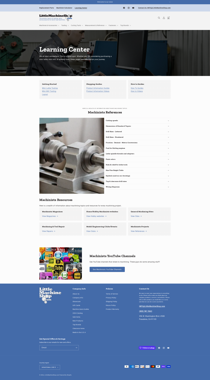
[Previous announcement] (40, 2)
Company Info (78, 298)
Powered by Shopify (66, 375)
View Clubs (91, 231)
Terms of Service (112, 294)
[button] (49, 25)
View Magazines (49, 216)
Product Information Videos (97, 91)
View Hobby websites (95, 216)
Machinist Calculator (64, 8)
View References (137, 231)
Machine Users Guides (81, 309)
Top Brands (77, 324)
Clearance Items (79, 328)
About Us (76, 294)
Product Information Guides (97, 88)
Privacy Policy (111, 298)
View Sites (135, 216)
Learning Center (81, 8)
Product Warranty (112, 309)
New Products (78, 321)
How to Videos (137, 91)
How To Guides (137, 88)
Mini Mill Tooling (49, 91)
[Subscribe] (76, 347)
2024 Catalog (78, 313)
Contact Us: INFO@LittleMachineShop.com (154, 8)
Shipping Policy (111, 301)
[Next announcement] (169, 2)
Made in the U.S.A (79, 332)
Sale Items (76, 317)
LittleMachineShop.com (52, 375)
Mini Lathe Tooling (50, 88)
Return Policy (111, 305)
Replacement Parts (46, 8)
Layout (45, 94)
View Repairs (47, 231)
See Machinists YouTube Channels (107, 269)
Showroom (77, 301)
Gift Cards (76, 305)
